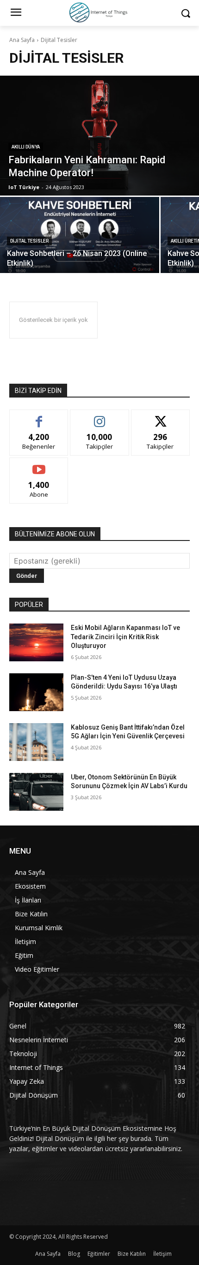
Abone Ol (39, 464)
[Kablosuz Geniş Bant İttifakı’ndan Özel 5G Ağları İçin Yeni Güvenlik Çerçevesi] (36, 742)
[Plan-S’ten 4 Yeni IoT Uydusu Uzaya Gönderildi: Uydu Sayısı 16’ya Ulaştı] (36, 692)
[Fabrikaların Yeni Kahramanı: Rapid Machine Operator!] (99, 136)
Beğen (39, 416)
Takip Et (100, 416)
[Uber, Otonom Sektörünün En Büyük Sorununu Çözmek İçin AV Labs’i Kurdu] (36, 792)
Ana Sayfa (22, 40)
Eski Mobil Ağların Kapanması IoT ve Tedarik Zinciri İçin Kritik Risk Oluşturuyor (125, 636)
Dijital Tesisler (29, 240)
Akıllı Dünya (26, 146)
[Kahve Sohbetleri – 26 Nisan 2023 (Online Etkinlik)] (79, 235)
